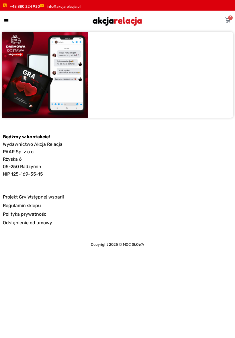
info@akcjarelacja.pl (64, 6)
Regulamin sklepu (22, 205)
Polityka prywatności (25, 214)
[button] (6, 20)
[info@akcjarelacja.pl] (42, 5)
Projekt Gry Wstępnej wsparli (33, 197)
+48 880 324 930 (25, 6)
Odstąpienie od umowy (27, 222)
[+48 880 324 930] (5, 5)
